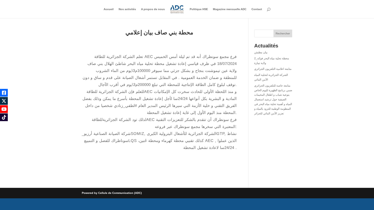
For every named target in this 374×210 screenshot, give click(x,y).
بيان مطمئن (260, 52)
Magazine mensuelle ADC (229, 9)
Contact (256, 9)
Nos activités (127, 9)
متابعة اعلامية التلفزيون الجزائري (273, 68)
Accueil (109, 9)
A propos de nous (153, 9)
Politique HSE (199, 9)
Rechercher (283, 33)
